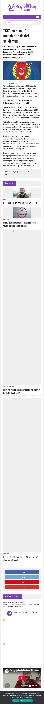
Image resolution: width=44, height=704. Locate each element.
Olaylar (6, 219)
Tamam (16, 701)
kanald (30, 172)
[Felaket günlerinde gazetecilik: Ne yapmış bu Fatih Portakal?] (22, 384)
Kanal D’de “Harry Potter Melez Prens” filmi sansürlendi (20, 558)
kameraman (23, 172)
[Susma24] (22, 7)
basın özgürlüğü (14, 172)
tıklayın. (21, 602)
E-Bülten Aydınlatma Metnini (17, 605)
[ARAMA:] (22, 22)
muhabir (7, 174)
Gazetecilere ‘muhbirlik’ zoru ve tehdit (20, 203)
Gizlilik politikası (26, 701)
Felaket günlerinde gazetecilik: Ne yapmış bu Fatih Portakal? (21, 391)
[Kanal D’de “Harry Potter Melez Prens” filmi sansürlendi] (22, 551)
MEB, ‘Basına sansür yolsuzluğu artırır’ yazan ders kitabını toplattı (20, 224)
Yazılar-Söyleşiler (9, 386)
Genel (5, 199)
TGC (12, 174)
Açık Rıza (5, 606)
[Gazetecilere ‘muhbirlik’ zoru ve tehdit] (22, 197)
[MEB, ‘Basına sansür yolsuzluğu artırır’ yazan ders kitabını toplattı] (22, 216)
